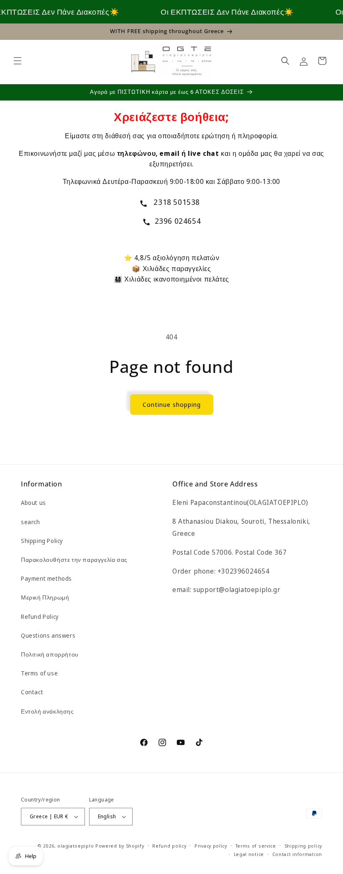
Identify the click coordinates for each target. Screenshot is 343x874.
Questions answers (48, 635)
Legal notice (249, 854)
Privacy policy (211, 846)
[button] (17, 61)
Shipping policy (303, 846)
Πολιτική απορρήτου (50, 654)
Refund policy (169, 846)
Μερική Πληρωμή (45, 597)
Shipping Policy (42, 541)
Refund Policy (40, 617)
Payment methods (46, 578)
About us (33, 503)
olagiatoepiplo (75, 846)
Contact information (297, 854)
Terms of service (255, 846)
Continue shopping (172, 404)
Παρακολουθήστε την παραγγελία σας (74, 560)
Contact (32, 692)
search (30, 522)
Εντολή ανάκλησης (47, 711)
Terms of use (39, 673)
